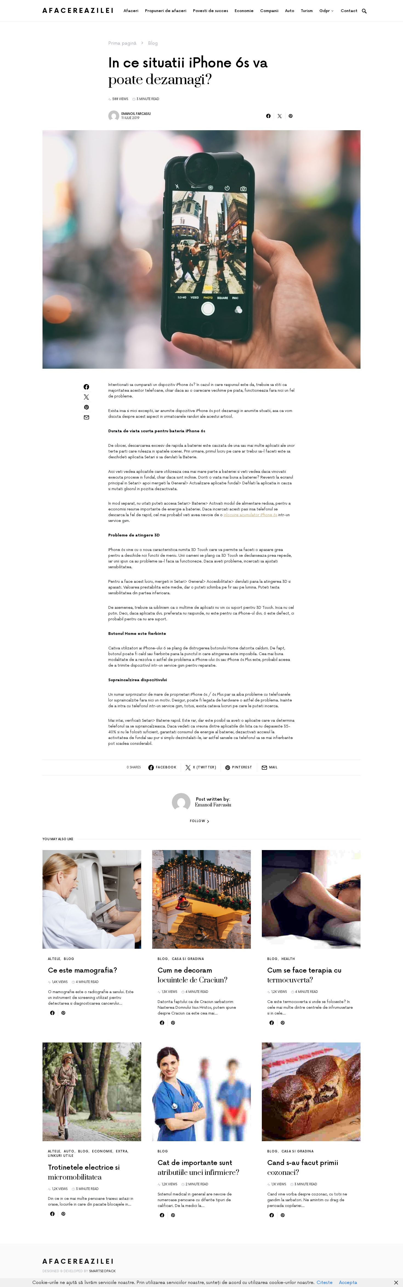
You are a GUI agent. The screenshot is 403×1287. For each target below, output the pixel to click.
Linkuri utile (60, 1156)
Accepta (348, 1282)
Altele (54, 959)
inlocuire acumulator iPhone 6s (250, 515)
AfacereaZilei (78, 11)
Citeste (325, 1282)
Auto (69, 1151)
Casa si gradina (188, 959)
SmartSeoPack (102, 1271)
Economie (102, 1151)
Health (288, 959)
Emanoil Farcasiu (136, 114)
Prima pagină (122, 43)
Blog (153, 43)
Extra (121, 1151)
